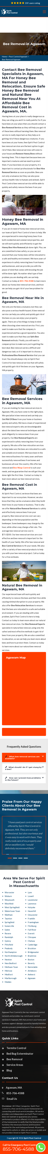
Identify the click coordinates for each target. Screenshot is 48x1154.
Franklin (31, 918)
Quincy (8, 941)
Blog (9, 1070)
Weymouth (9, 900)
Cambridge (32, 944)
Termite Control (16, 1048)
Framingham (33, 922)
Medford (9, 974)
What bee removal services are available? (22, 757)
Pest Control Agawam (18, 56)
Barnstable (32, 967)
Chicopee (32, 937)
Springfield (9, 922)
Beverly (31, 963)
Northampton (11, 952)
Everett (31, 933)
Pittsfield (9, 944)
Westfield (9, 903)
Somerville (9, 926)
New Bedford (10, 963)
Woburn (8, 896)
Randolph (9, 937)
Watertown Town (12, 911)
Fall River (32, 930)
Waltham (9, 915)
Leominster (33, 900)
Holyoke (31, 907)
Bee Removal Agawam (11, 59)
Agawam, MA (14, 1087)
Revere (8, 933)
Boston (31, 959)
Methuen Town (11, 967)
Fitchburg (32, 926)
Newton (8, 959)
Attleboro (32, 971)
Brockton (32, 948)
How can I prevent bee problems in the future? (23, 779)
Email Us (12, 1098)
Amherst (31, 974)
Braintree (32, 956)
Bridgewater (33, 952)
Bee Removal (14, 1059)
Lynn (30, 892)
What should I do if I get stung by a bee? (23, 768)
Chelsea (31, 941)
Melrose (8, 971)
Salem (7, 930)
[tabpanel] (24, 44)
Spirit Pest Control (32, 1138)
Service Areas (15, 1064)
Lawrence (32, 903)
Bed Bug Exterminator (20, 1053)
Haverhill (32, 911)
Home (4, 56)
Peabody (9, 948)
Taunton (8, 918)
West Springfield (12, 907)
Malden (8, 982)
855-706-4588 (15, 1093)
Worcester (9, 892)
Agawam (31, 978)
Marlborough (11, 978)
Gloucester (33, 915)
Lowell (31, 896)
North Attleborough (14, 956)
